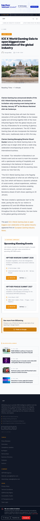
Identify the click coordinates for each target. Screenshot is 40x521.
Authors (3, 463)
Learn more (35, 513)
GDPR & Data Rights (7, 492)
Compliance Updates (7, 447)
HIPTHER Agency (6, 472)
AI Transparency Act (7, 499)
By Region (4, 450)
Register (12, 278)
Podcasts (4, 460)
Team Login (4, 502)
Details (22, 278)
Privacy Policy (5, 486)
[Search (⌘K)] (33, 18)
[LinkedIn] (14, 427)
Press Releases (5, 441)
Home (4, 29)
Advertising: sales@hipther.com (10, 479)
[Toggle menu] (37, 18)
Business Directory (6, 457)
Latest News (7, 34)
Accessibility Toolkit (7, 496)
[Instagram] (6, 427)
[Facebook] (2, 427)
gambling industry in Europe (11, 22)
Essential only (16, 517)
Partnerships (5, 454)
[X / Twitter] (10, 427)
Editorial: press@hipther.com (9, 476)
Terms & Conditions (7, 489)
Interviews (4, 444)
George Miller (8, 52)
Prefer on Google (21, 329)
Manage (7, 517)
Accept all (26, 517)
